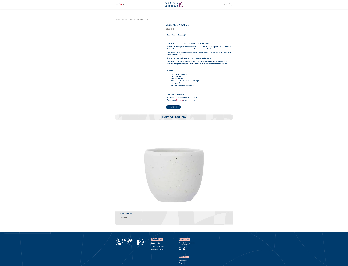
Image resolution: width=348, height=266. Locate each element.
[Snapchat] (184, 248)
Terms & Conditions (157, 246)
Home (117, 20)
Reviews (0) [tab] (182, 35)
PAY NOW (173, 107)
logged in (179, 100)
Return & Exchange (157, 249)
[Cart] (230, 4)
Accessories (124, 20)
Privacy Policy (155, 243)
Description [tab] (171, 35)
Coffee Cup (132, 20)
